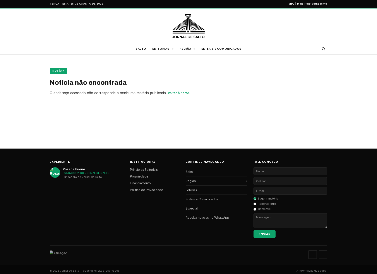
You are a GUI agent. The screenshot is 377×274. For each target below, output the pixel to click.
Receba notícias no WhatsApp (207, 217)
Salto (140, 48)
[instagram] (312, 254)
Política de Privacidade (146, 190)
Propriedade (139, 176)
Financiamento (140, 183)
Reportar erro (267, 203)
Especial (192, 208)
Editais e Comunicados (221, 48)
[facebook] (323, 254)
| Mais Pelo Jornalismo (307, 3)
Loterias (191, 190)
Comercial (264, 209)
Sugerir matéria (268, 198)
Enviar (264, 234)
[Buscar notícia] (323, 49)
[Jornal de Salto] (188, 26)
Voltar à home (178, 93)
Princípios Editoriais (144, 169)
